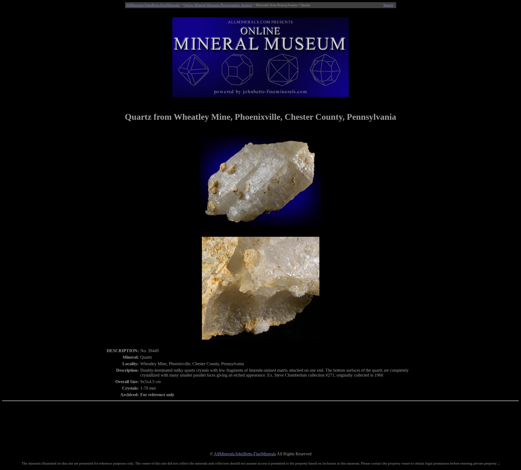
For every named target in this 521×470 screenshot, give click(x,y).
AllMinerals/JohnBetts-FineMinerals (153, 5)
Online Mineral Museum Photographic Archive (217, 5)
